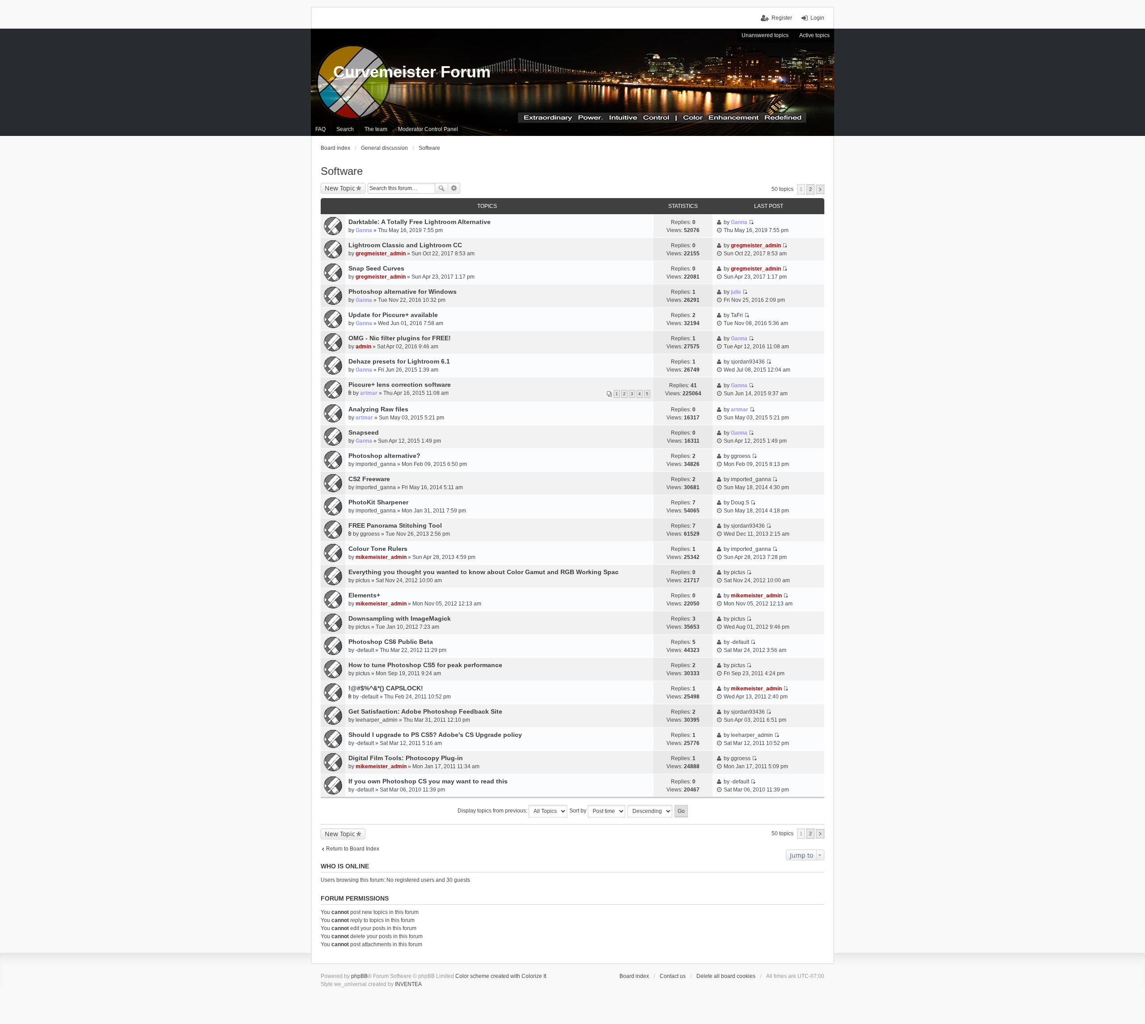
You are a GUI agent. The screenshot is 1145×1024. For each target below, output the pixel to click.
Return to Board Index (352, 849)
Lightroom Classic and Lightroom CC (405, 245)
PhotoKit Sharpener (378, 502)
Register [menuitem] (782, 18)
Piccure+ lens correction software (399, 384)
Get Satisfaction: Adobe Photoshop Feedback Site (425, 711)
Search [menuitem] (345, 129)
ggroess (741, 456)
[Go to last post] (751, 222)
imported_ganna (376, 464)
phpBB (359, 976)
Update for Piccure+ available (393, 314)
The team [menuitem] (376, 129)
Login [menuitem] (817, 18)
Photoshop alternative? (384, 455)
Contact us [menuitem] (673, 976)
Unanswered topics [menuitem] (765, 35)
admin (363, 346)
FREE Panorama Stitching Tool (395, 525)
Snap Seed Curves (376, 268)
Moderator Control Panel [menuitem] (428, 129)
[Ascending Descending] (650, 811)
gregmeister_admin (381, 253)
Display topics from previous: (493, 811)
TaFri (737, 315)
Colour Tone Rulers (377, 548)
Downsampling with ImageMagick (399, 618)
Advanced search (454, 188)
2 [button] (810, 189)
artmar (368, 393)
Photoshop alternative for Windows (402, 291)
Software (342, 171)
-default (365, 650)
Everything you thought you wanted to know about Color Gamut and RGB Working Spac (483, 571)
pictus (363, 580)
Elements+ (364, 595)
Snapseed (363, 432)
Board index (634, 976)
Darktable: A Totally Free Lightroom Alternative (419, 221)
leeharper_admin (377, 720)
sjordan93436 (748, 362)
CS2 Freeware (369, 478)
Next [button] (820, 189)
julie (736, 292)
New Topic (340, 188)
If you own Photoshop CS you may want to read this (428, 781)
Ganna (364, 230)
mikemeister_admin (381, 557)
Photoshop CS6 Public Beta (390, 641)
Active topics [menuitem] (814, 35)
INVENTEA (408, 984)
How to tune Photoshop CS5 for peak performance (425, 665)
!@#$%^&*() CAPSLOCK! (385, 688)
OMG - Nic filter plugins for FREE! (399, 338)
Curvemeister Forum (412, 72)
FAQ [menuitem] (320, 129)
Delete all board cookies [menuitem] (725, 976)
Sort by (578, 811)
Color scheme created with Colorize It (500, 976)
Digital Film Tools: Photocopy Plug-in (405, 758)
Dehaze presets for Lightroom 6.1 (399, 361)
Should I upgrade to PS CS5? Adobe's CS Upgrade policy (435, 734)
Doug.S (740, 502)
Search (441, 188)
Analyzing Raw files (378, 409)
